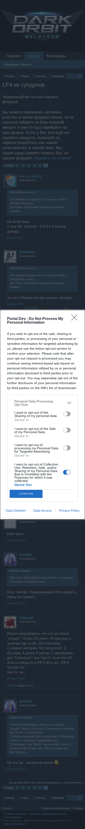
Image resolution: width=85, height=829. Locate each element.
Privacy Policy (69, 510)
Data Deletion (16, 510)
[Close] (75, 319)
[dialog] (42, 414)
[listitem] (42, 403)
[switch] (67, 414)
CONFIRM (26, 493)
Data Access (42, 510)
